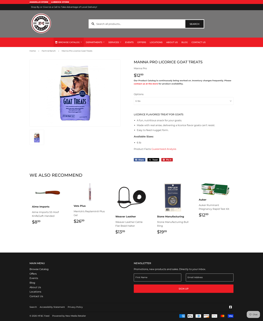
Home (33, 51)
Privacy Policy (75, 307)
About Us (172, 42)
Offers (141, 42)
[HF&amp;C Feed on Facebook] (230, 307)
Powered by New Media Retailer (69, 316)
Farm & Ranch (49, 51)
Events (129, 42)
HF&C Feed (43, 316)
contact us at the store (146, 83)
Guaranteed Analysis (163, 149)
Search (197, 24)
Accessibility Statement (52, 307)
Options (139, 94)
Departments (94, 42)
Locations (156, 42)
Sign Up (184, 288)
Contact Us (198, 42)
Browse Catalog (69, 42)
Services (114, 42)
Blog (184, 42)
